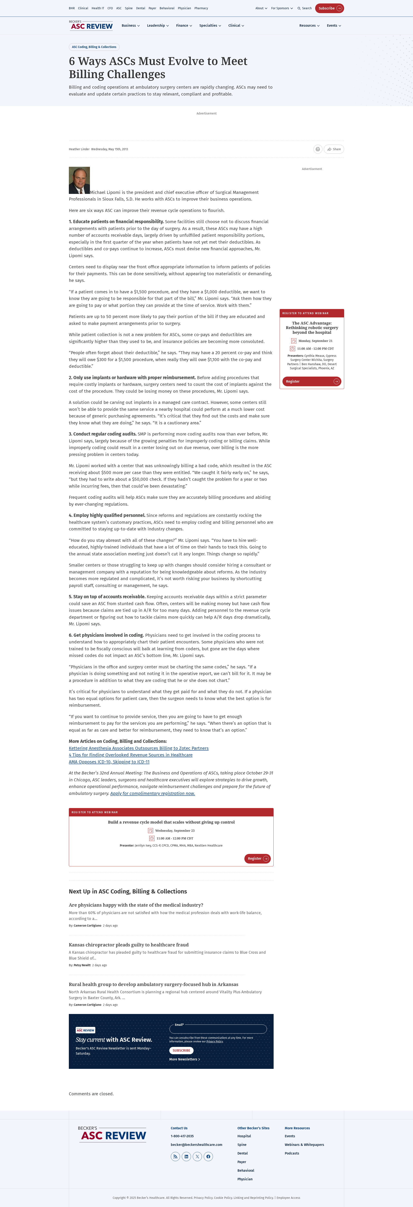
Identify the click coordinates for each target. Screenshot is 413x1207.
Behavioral (167, 8)
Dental (140, 8)
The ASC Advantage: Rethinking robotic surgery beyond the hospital (312, 327)
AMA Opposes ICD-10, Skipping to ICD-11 (109, 762)
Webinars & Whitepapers (304, 1145)
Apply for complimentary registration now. (152, 793)
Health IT (98, 8)
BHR (72, 8)
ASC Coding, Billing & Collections (94, 47)
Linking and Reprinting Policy (253, 1198)
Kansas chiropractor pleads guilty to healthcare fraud (129, 945)
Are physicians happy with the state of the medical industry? (136, 905)
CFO (110, 8)
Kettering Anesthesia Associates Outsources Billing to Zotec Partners (139, 748)
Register (254, 858)
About (260, 8)
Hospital (244, 1136)
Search (307, 8)
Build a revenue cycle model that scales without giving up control (171, 822)
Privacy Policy (214, 1041)
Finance (182, 25)
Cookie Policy (223, 1198)
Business (129, 25)
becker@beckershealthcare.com (196, 1145)
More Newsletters (183, 1059)
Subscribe (327, 8)
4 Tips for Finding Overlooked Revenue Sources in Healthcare (131, 755)
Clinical (83, 8)
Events (332, 25)
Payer (152, 8)
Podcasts (292, 1153)
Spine (129, 8)
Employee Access (288, 1198)
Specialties (208, 25)
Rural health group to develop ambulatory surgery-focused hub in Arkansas (153, 984)
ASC (119, 8)
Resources (307, 25)
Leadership (156, 25)
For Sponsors (280, 8)
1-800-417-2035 (182, 1136)
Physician (184, 8)
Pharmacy (201, 8)
